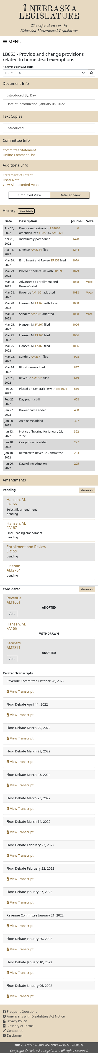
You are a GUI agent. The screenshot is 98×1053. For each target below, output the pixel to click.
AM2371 (57, 233)
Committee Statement (19, 150)
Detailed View (70, 195)
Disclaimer (14, 1035)
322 (76, 431)
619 (76, 378)
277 (76, 442)
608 (76, 399)
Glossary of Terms (19, 1026)
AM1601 (37, 292)
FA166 (39, 335)
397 (76, 421)
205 (76, 463)
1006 (75, 324)
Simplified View (29, 195)
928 (76, 356)
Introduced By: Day (21, 95)
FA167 (39, 324)
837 (76, 367)
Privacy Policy (16, 1021)
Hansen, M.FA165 (16, 626)
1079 (75, 260)
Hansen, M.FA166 (16, 501)
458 (76, 410)
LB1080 (55, 228)
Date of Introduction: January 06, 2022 (36, 104)
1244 (75, 250)
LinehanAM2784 (14, 568)
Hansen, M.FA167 (16, 525)
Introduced (15, 128)
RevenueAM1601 (14, 600)
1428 (75, 239)
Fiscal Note (11, 180)
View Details (26, 211)
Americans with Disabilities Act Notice (35, 1016)
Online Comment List (19, 155)
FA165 (39, 303)
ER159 (55, 260)
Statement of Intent (18, 175)
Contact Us (14, 1030)
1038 (75, 282)
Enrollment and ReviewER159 (26, 549)
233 (76, 453)
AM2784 (36, 250)
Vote (89, 282)
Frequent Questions (21, 1011)
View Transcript (21, 691)
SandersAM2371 (14, 645)
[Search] (91, 72)
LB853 (43, 233)
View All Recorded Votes (21, 184)
